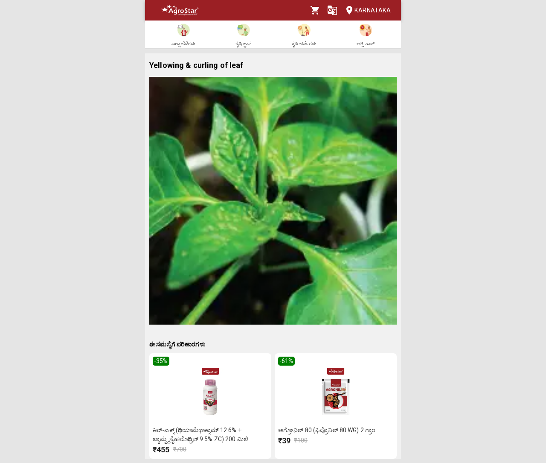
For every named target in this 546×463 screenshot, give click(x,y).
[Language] (332, 10)
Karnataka (372, 10)
